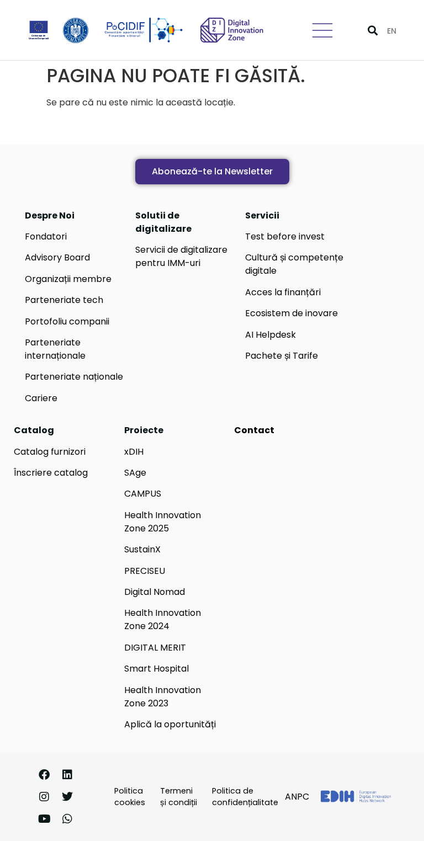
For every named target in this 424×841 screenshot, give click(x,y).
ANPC (297, 796)
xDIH (134, 451)
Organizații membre (68, 279)
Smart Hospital (156, 668)
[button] (372, 30)
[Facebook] (44, 775)
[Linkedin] (67, 775)
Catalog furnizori (50, 451)
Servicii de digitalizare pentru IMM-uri (181, 256)
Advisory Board (57, 257)
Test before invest (285, 236)
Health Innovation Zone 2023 (162, 697)
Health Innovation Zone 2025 (162, 522)
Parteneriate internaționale (55, 349)
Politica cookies (129, 796)
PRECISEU (144, 571)
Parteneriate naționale (74, 376)
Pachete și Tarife (281, 355)
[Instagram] (44, 797)
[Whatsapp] (67, 819)
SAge (135, 472)
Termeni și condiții (178, 796)
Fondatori (46, 236)
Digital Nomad (154, 591)
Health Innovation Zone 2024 (162, 619)
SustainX (142, 549)
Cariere (41, 398)
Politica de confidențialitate (245, 796)
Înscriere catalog (51, 472)
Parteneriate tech (64, 300)
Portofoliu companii (67, 321)
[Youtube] (44, 819)
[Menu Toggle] (322, 30)
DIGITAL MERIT (155, 647)
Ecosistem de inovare (291, 313)
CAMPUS (142, 493)
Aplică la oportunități (170, 724)
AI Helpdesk (270, 334)
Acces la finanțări (283, 292)
